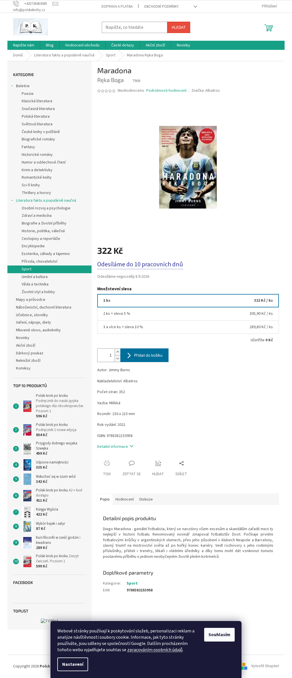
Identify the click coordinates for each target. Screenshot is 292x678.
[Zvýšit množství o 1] (117, 352)
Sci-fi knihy (31, 185)
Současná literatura (38, 109)
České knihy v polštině (41, 132)
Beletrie (23, 86)
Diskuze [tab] (146, 499)
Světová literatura (37, 124)
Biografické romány (38, 139)
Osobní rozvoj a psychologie (46, 208)
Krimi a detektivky (37, 170)
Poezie (28, 94)
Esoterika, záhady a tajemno (46, 254)
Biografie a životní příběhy (44, 223)
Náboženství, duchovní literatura (43, 307)
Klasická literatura (37, 101)
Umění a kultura (35, 277)
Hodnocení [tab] (124, 499)
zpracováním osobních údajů (154, 650)
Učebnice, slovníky (32, 315)
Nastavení (72, 664)
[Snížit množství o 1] (117, 358)
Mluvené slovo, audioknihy (38, 330)
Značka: (205, 90)
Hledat (179, 27)
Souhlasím (219, 635)
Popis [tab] (105, 499)
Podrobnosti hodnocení (166, 90)
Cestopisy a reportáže (41, 239)
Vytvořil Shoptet (265, 666)
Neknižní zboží (28, 360)
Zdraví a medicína (37, 215)
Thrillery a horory (36, 193)
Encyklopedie (33, 246)
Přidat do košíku (148, 355)
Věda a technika (35, 284)
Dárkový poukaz (29, 353)
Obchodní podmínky (161, 6)
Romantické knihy (37, 177)
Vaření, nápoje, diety (33, 322)
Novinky (22, 338)
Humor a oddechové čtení (44, 162)
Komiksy (23, 368)
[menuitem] (23, 45)
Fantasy (28, 147)
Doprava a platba (117, 6)
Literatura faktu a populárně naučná (46, 200)
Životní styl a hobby (38, 292)
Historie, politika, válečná (43, 231)
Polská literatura (36, 116)
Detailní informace (112, 447)
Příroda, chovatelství (39, 261)
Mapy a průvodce (30, 300)
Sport (26, 269)
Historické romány (37, 155)
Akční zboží (25, 345)
